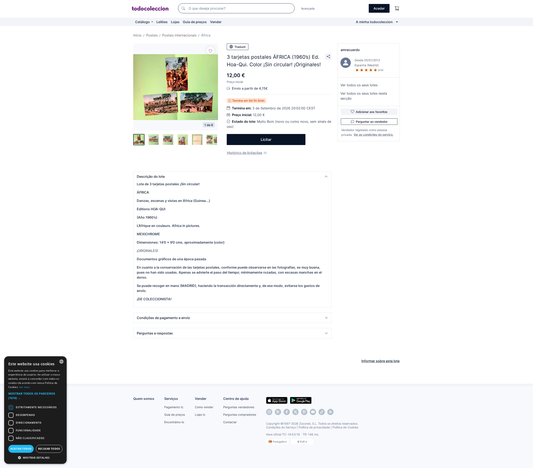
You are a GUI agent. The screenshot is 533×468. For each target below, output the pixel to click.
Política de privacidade (314, 427)
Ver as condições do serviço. (373, 134)
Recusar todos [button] (49, 448)
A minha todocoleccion (374, 22)
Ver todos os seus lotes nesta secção (363, 95)
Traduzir (240, 47)
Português (279, 441)
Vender (216, 22)
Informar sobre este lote (380, 361)
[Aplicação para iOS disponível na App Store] (277, 400)
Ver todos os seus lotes (358, 85)
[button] (232, 176)
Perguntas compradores (239, 414)
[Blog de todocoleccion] (330, 412)
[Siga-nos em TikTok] (322, 412)
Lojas (175, 22)
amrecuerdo (350, 50)
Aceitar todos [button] (20, 448)
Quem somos (143, 399)
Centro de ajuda (236, 399)
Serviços (171, 399)
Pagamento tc (173, 407)
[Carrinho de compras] (397, 8)
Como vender (204, 407)
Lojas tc (200, 414)
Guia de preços (195, 22)
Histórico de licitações (244, 153)
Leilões (162, 22)
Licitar (266, 139)
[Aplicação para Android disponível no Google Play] (300, 400)
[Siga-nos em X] (295, 412)
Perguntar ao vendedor (371, 121)
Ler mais (24, 387)
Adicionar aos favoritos (371, 112)
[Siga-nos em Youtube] (313, 412)
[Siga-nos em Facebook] (287, 412)
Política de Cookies (345, 427)
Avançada (308, 8)
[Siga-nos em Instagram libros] (278, 412)
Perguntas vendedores (238, 407)
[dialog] (35, 410)
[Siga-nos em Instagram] (269, 412)
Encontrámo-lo (174, 422)
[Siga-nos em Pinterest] (304, 412)
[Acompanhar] (210, 50)
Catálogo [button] (143, 22)
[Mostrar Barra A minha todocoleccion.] (397, 22)
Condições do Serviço (281, 427)
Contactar (230, 422)
